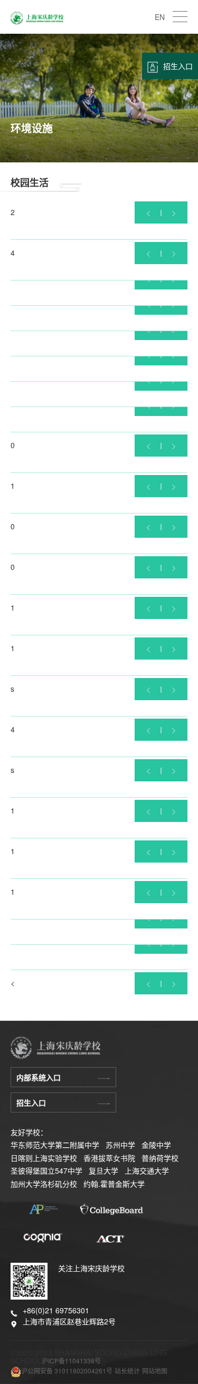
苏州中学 (120, 1144)
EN (160, 17)
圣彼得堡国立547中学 (46, 1170)
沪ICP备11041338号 (71, 1360)
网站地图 (154, 1370)
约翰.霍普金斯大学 (114, 1183)
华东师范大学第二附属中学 (55, 1144)
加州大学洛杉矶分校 (44, 1183)
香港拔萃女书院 (109, 1158)
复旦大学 (103, 1170)
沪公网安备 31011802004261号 (66, 1370)
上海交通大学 (147, 1170)
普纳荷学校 (160, 1158)
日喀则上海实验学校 (44, 1158)
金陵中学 (156, 1144)
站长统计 (127, 1370)
